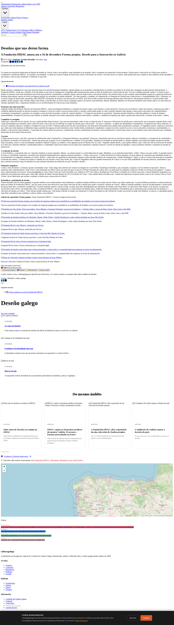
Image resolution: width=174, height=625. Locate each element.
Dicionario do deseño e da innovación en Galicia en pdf (28, 86)
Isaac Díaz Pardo (7, 527)
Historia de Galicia (20, 536)
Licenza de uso (11, 608)
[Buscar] (25, 34)
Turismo (4, 536)
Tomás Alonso (113, 527)
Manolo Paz (62, 527)
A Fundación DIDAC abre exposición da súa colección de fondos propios (108, 430)
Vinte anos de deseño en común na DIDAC (20, 430)
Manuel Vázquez (73, 527)
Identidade (39, 536)
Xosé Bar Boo (103, 527)
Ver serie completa (8, 313)
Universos (11, 6)
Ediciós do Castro (15, 531)
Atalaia (10, 20)
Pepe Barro (27, 527)
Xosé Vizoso (93, 527)
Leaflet (149, 516)
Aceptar (146, 618)
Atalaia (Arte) (21, 32)
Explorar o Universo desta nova (16, 456)
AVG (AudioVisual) (8, 30)
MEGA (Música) (35, 30)
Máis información (81, 620)
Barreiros (41, 540)
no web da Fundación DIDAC (25, 292)
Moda (24, 531)
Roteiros (4, 20)
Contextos (9, 567)
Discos (18, 18)
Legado (4, 22)
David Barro (53, 527)
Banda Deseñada (33, 32)
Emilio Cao (84, 527)
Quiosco (25, 18)
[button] (4, 466)
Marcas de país (10, 371)
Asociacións (31, 536)
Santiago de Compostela (10, 540)
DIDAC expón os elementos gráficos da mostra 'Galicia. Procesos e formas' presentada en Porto (64, 432)
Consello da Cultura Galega (16, 599)
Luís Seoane (18, 527)
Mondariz (30, 540)
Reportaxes (20, 6)
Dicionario (47, 536)
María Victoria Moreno (39, 527)
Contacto (9, 601)
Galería (10, 536)
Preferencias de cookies (13, 605)
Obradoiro (23, 540)
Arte (45, 60)
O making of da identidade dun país (18, 349)
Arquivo (4, 6)
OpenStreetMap (159, 516)
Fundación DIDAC (38, 531)
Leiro (36, 540)
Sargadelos (5, 531)
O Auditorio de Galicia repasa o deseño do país (150, 430)
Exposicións (5, 18)
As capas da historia (12, 326)
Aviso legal (10, 603)
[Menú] (2, 2)
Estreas (13, 18)
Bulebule (5, 8)
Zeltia (29, 531)
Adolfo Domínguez (126, 527)
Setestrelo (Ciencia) (8, 32)
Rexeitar (133, 618)
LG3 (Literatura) (23, 30)
